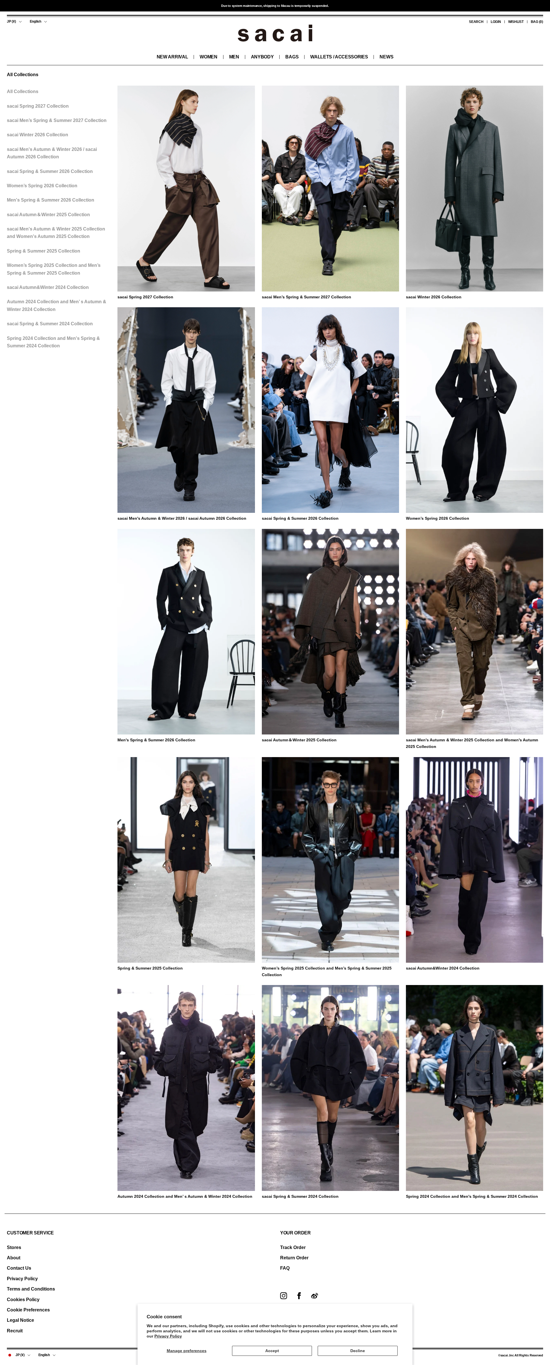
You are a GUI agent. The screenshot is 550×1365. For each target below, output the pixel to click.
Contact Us (19, 1268)
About (13, 1257)
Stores (14, 1247)
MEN (234, 56)
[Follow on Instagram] (283, 1295)
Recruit (15, 1330)
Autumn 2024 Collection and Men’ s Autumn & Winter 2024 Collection (56, 305)
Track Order (293, 1247)
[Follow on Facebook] (299, 1295)
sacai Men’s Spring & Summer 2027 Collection (57, 120)
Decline (357, 1350)
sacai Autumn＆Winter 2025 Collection (48, 214)
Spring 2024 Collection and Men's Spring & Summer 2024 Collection (53, 342)
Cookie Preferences (28, 1309)
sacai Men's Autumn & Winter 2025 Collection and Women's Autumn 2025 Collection (56, 232)
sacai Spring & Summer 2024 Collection (50, 323)
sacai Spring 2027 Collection (38, 105)
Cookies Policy (23, 1299)
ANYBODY (262, 56)
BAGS (291, 56)
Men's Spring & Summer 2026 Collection (50, 200)
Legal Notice (20, 1320)
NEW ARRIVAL (172, 56)
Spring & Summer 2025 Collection (43, 250)
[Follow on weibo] (314, 1295)
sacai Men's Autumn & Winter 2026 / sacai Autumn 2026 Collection (52, 153)
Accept (272, 1350)
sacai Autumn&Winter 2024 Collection (48, 287)
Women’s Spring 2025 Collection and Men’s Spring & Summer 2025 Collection (54, 269)
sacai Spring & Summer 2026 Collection (50, 171)
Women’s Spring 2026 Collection (42, 185)
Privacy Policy (168, 1336)
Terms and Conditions (31, 1289)
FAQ (285, 1268)
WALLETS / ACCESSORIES (339, 56)
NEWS (386, 56)
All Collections (22, 91)
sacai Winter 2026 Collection (37, 134)
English (35, 21)
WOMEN (208, 56)
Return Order (294, 1257)
